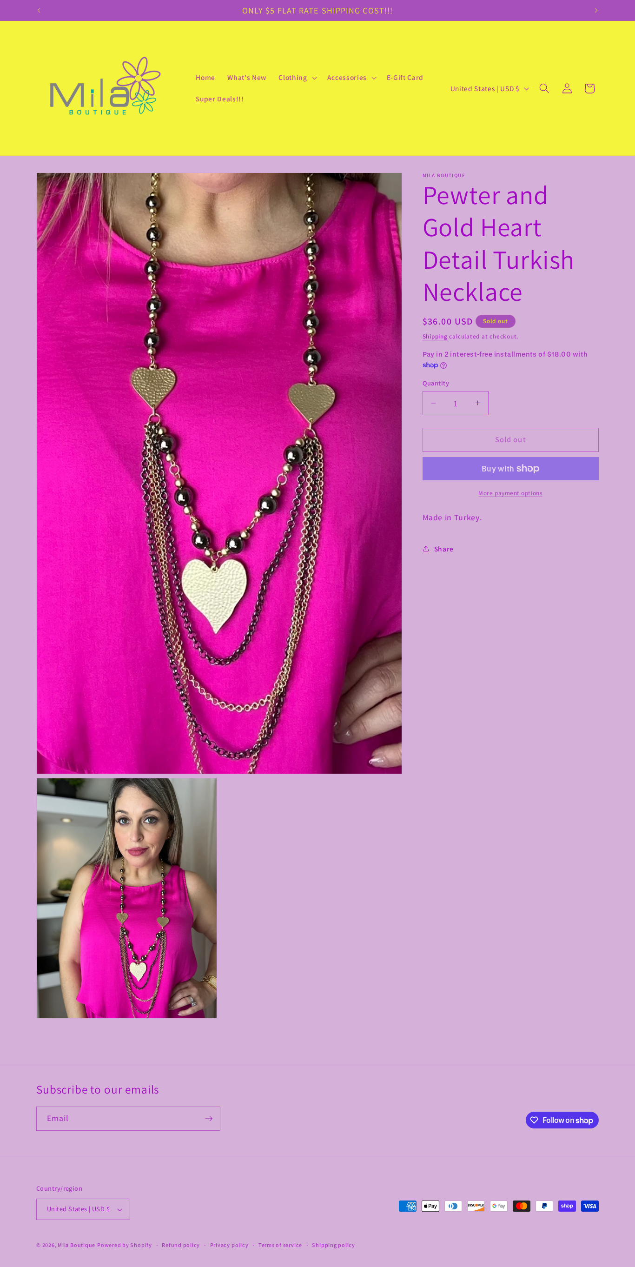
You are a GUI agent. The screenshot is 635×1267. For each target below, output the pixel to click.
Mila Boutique (76, 1244)
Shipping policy (333, 1244)
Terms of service (280, 1244)
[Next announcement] (596, 10)
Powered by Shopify (124, 1244)
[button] (296, 77)
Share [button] (444, 548)
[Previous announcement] (39, 10)
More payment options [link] (510, 493)
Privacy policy (229, 1244)
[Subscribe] (209, 1119)
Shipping (435, 336)
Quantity (436, 382)
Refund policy (181, 1244)
